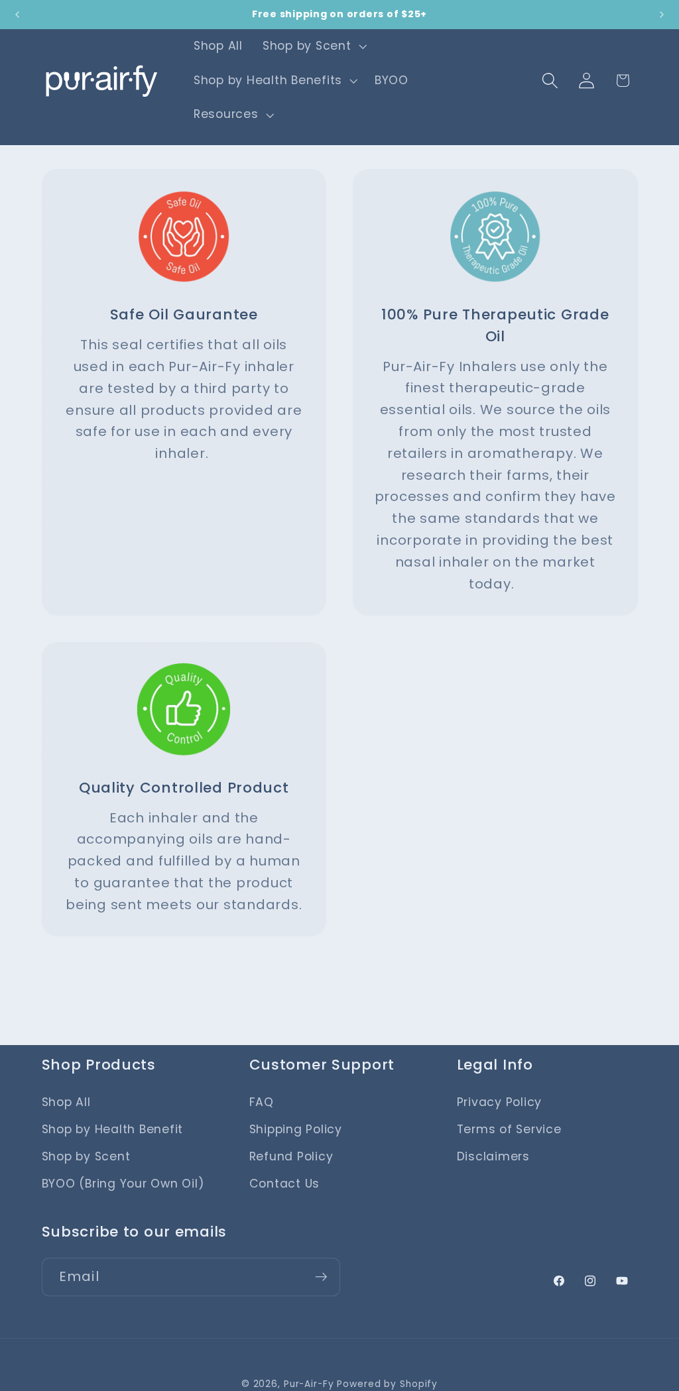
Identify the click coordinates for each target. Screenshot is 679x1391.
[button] (313, 46)
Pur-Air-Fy (309, 1384)
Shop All (66, 1102)
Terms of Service (509, 1129)
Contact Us (284, 1184)
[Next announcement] (661, 14)
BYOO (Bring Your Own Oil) (123, 1184)
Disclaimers (493, 1156)
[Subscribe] (321, 1277)
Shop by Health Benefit (113, 1129)
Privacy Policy (499, 1102)
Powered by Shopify (387, 1384)
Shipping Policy (295, 1129)
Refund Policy (291, 1156)
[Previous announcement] (17, 14)
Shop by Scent (86, 1156)
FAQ (261, 1102)
